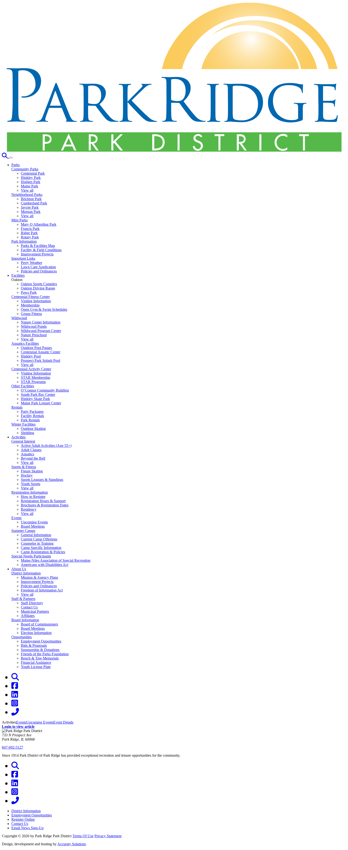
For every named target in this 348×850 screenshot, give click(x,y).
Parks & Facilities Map (38, 246)
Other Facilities (22, 386)
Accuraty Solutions (71, 844)
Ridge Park (29, 233)
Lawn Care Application (38, 267)
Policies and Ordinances (39, 271)
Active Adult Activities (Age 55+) (46, 446)
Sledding (27, 433)
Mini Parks (19, 220)
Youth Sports (30, 484)
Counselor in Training (37, 543)
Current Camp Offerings (39, 539)
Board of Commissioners (39, 624)
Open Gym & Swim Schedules (44, 309)
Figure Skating (32, 471)
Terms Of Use (83, 836)
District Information (26, 573)
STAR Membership (35, 377)
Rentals (16, 407)
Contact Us (29, 607)
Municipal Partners (35, 611)
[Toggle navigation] (11, 157)
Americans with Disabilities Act (44, 565)
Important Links (23, 258)
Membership (30, 305)
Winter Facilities (23, 424)
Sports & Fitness (23, 467)
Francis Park (30, 229)
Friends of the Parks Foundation (45, 654)
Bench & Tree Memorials (40, 658)
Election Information (36, 633)
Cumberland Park (34, 203)
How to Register (33, 497)
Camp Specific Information (41, 548)
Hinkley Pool (31, 356)
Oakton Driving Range (38, 288)
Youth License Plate (36, 667)
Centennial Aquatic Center (40, 352)
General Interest (23, 441)
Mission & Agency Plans (39, 577)
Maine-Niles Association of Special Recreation (55, 560)
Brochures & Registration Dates (44, 505)
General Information (36, 535)
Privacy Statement (107, 836)
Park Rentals (30, 420)
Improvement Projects (37, 254)
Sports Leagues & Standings (42, 480)
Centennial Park (33, 173)
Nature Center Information (40, 322)
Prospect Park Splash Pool (40, 360)
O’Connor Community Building (45, 390)
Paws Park (29, 292)
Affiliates (28, 616)
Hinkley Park (31, 178)
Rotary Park (30, 237)
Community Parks (24, 169)
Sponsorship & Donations (40, 650)
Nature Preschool (34, 335)
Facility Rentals (32, 416)
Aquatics (27, 454)
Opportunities (21, 637)
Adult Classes (31, 450)
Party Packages (32, 412)
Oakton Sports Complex (39, 284)
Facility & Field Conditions (41, 250)
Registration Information (29, 492)
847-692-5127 (12, 747)
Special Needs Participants (31, 556)
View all (27, 190)
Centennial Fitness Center (30, 297)
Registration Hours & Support (43, 501)
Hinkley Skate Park (35, 399)
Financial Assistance (36, 662)
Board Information (25, 620)
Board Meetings (33, 526)
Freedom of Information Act (42, 590)
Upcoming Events (34, 522)
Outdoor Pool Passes (36, 348)
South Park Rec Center (38, 395)
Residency (28, 509)
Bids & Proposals (34, 645)
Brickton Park (31, 199)
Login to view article (18, 727)
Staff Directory (32, 603)
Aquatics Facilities (25, 343)
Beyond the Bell (33, 458)
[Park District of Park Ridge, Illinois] (174, 150)
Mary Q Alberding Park (38, 224)
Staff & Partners (23, 599)
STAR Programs (33, 382)
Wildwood (19, 318)
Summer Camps (23, 531)
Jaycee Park (30, 207)
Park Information (24, 241)
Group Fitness (31, 314)
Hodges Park (30, 182)
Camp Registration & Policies (43, 552)
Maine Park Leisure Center (41, 403)
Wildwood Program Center (41, 331)
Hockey (27, 475)
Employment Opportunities (41, 641)
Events (16, 518)
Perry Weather (31, 263)
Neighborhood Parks (26, 195)
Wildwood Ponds (34, 326)
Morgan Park (30, 212)
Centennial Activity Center (31, 369)
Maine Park (29, 186)
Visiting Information (36, 301)
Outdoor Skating (33, 429)
